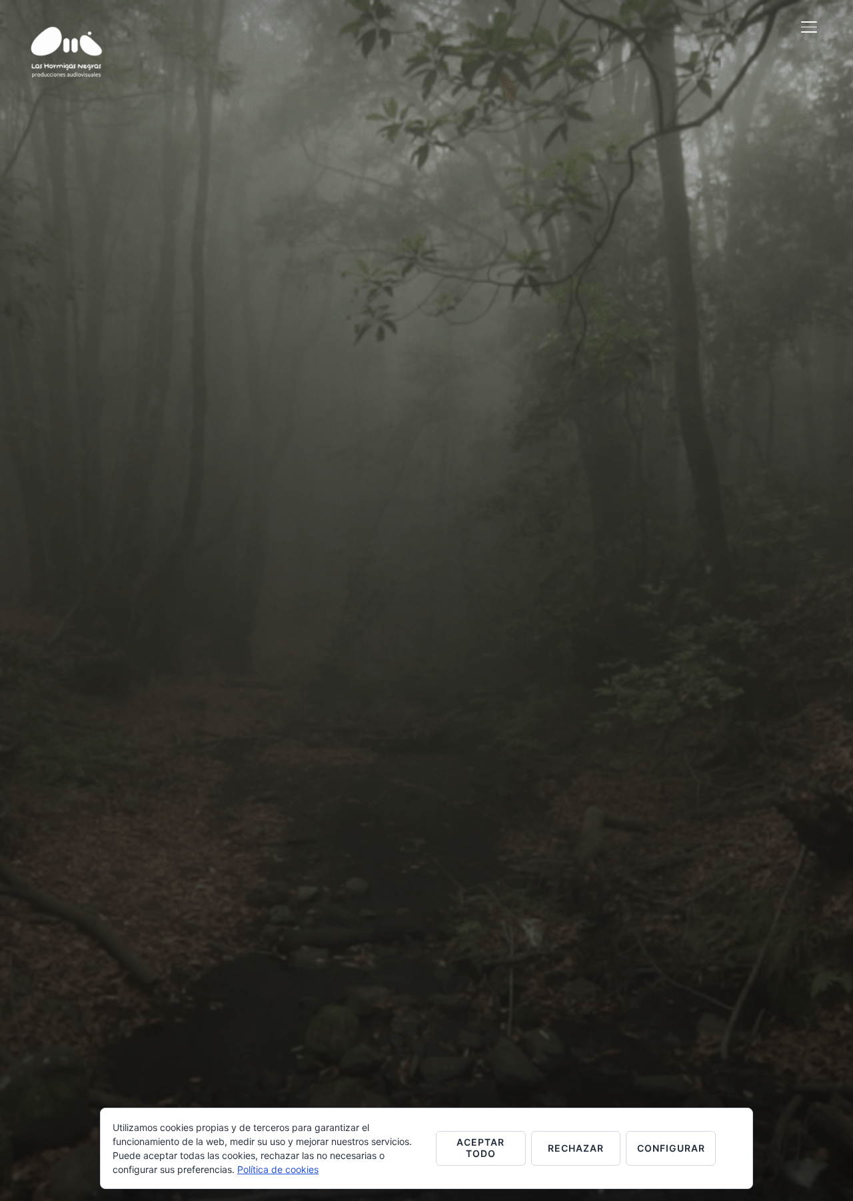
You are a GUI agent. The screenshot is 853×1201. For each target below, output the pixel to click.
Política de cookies (278, 1169)
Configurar (671, 1148)
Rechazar (576, 1148)
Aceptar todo (480, 1147)
